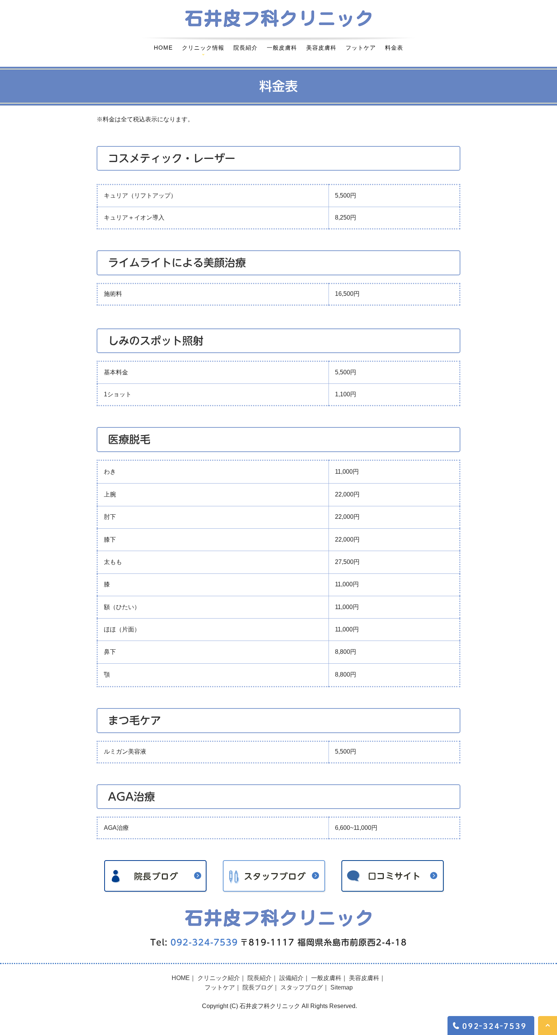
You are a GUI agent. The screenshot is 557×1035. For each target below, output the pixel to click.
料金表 (394, 47)
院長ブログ (258, 987)
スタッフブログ (301, 987)
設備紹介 (291, 978)
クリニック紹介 (218, 978)
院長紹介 (245, 47)
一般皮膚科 (282, 47)
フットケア (361, 47)
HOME (163, 47)
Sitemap (341, 987)
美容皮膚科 (321, 47)
